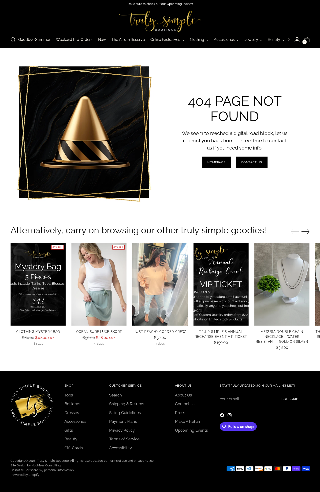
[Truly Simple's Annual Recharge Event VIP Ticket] (221, 284)
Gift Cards (73, 448)
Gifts (68, 430)
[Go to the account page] (297, 39)
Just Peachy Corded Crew (160, 332)
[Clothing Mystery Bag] (38, 284)
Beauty (70, 439)
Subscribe (291, 399)
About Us (183, 395)
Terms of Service (124, 439)
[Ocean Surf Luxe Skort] (99, 284)
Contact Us (185, 403)
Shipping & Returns (126, 403)
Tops (68, 395)
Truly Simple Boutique (53, 460)
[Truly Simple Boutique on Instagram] (230, 416)
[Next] (288, 40)
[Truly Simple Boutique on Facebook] (222, 416)
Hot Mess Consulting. (46, 465)
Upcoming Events (191, 430)
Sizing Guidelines (125, 412)
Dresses (71, 412)
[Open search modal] (13, 39)
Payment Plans (123, 421)
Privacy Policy (122, 430)
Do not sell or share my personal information (42, 470)
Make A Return (188, 421)
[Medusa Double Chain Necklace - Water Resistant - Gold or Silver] (281, 284)
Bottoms (72, 403)
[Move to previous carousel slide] (295, 232)
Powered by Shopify (25, 475)
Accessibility (120, 448)
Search (115, 395)
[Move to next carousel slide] (305, 231)
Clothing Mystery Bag (38, 332)
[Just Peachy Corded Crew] (159, 284)
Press (180, 412)
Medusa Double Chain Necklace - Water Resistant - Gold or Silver (282, 336)
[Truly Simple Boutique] (160, 21)
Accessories (75, 421)
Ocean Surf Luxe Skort (99, 332)
